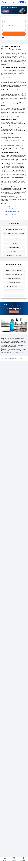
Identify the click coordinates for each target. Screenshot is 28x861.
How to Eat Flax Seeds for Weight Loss (11, 208)
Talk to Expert (13, 312)
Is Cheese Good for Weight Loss (9, 217)
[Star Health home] (3, 2)
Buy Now (22, 2)
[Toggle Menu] (25, 2)
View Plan (14, 34)
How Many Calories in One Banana (10, 214)
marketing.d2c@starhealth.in (17, 352)
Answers (6, 358)
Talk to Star (17, 2)
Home (2, 358)
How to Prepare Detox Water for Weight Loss (12, 211)
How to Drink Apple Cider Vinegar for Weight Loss (13, 206)
